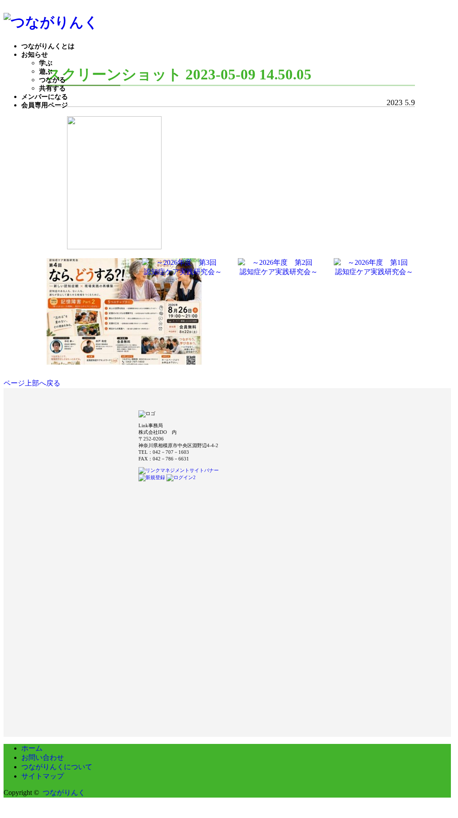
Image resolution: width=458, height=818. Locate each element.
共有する (52, 88)
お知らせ (34, 54)
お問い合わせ (42, 757)
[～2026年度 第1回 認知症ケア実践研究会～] (374, 272)
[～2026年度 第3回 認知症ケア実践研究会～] (183, 272)
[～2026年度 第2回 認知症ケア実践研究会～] (279, 272)
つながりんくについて (56, 767)
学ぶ (45, 63)
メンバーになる (44, 96)
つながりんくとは (48, 46)
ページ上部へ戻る (32, 383)
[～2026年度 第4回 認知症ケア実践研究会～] (124, 360)
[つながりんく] (51, 22)
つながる (52, 79)
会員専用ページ (44, 105)
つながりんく (64, 792)
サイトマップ (42, 776)
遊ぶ (45, 71)
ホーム (32, 748)
